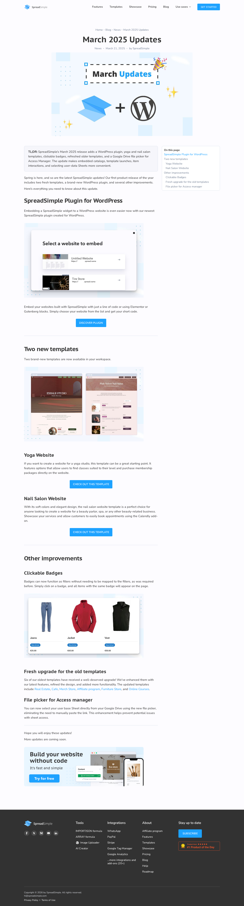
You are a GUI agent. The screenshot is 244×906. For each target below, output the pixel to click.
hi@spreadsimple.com (35, 895)
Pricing (152, 7)
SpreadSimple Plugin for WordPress (185, 154)
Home (99, 30)
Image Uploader (89, 842)
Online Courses (139, 689)
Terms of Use (48, 900)
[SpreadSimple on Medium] (41, 833)
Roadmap (148, 871)
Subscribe (190, 833)
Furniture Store (111, 689)
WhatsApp (114, 831)
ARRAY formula (85, 837)
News (117, 30)
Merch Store (67, 689)
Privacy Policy (31, 900)
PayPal (111, 837)
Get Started (208, 7)
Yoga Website (174, 163)
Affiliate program (88, 689)
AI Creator (82, 848)
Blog (166, 7)
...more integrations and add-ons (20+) (121, 861)
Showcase (135, 7)
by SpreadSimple (139, 48)
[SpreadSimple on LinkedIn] (56, 833)
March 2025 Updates (136, 30)
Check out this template (91, 484)
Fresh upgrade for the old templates (187, 182)
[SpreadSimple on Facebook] (26, 833)
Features (97, 7)
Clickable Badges (176, 177)
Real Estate (42, 689)
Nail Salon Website (177, 168)
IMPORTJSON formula (89, 831)
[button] (183, 7)
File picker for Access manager (184, 186)
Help (145, 866)
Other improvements (176, 172)
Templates (116, 7)
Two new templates (176, 159)
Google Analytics (117, 854)
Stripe (111, 842)
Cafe (55, 689)
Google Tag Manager (119, 848)
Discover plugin (91, 323)
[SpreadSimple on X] (34, 833)
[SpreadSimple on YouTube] (48, 833)
